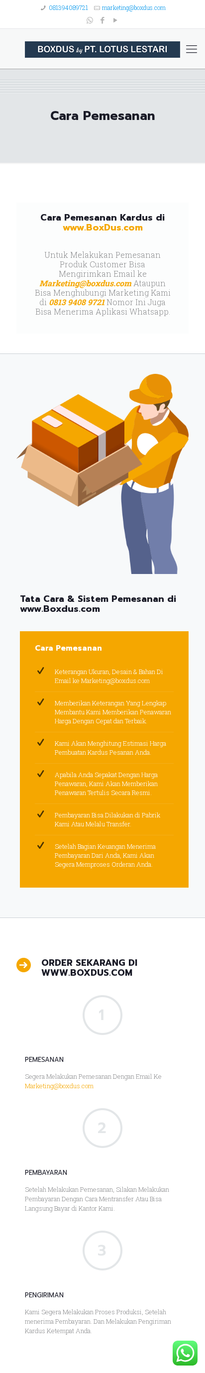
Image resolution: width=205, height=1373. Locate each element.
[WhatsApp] (90, 20)
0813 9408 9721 (76, 302)
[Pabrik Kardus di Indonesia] (102, 49)
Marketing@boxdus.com (85, 283)
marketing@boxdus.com (134, 7)
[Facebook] (103, 20)
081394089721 (68, 7)
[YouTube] (115, 20)
